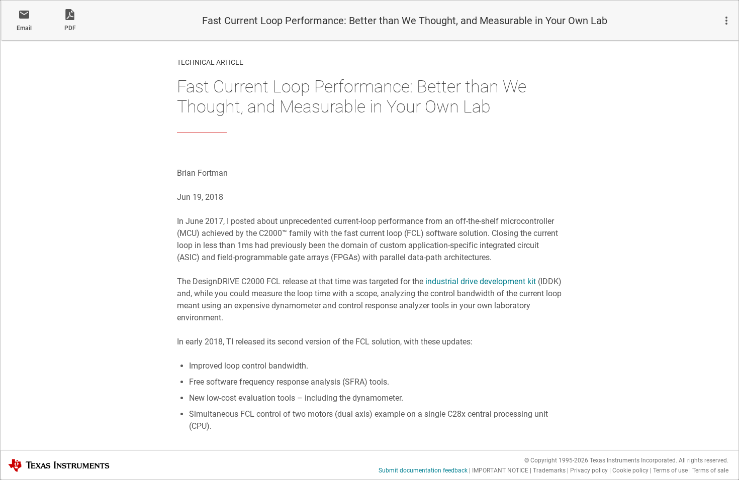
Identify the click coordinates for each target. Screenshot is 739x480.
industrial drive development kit (480, 281)
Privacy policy (589, 470)
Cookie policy (630, 470)
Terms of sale (710, 470)
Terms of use (670, 470)
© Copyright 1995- (556, 460)
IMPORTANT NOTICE (500, 470)
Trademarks (549, 470)
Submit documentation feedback (423, 470)
